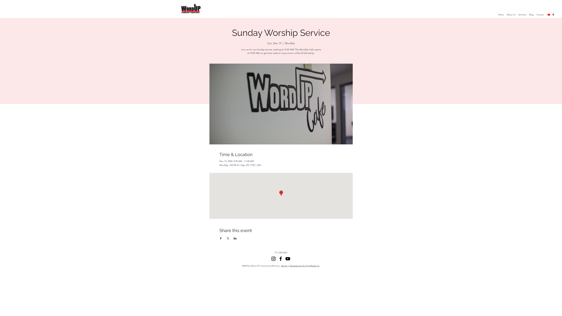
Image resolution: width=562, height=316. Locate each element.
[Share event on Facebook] (220, 238)
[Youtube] (548, 14)
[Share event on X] (228, 238)
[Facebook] (553, 14)
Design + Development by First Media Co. (300, 266)
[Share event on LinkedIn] (235, 238)
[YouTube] (288, 259)
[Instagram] (273, 259)
